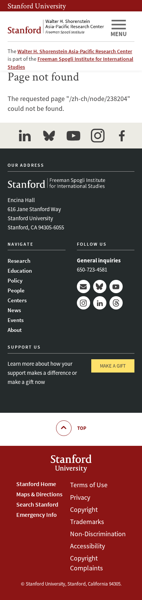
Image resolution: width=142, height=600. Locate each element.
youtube (73, 135)
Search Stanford (37, 504)
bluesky (49, 135)
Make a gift (113, 366)
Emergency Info (36, 514)
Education (20, 270)
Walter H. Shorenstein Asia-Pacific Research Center (74, 51)
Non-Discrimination (98, 533)
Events (15, 320)
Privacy (80, 497)
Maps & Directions (39, 494)
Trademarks (87, 521)
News (14, 310)
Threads (116, 302)
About (15, 329)
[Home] (56, 26)
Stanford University (37, 6)
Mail (83, 286)
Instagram (83, 302)
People (16, 290)
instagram (98, 135)
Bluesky (99, 286)
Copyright (84, 509)
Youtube (116, 286)
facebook (122, 135)
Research (19, 260)
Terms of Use (89, 484)
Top (81, 428)
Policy (15, 280)
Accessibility (87, 546)
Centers (17, 300)
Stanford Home (36, 484)
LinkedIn (99, 302)
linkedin (25, 135)
